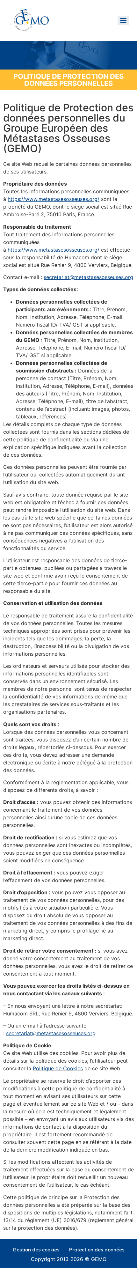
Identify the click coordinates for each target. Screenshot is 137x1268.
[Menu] (123, 20)
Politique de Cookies (58, 1068)
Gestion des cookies (36, 1249)
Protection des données (97, 1249)
